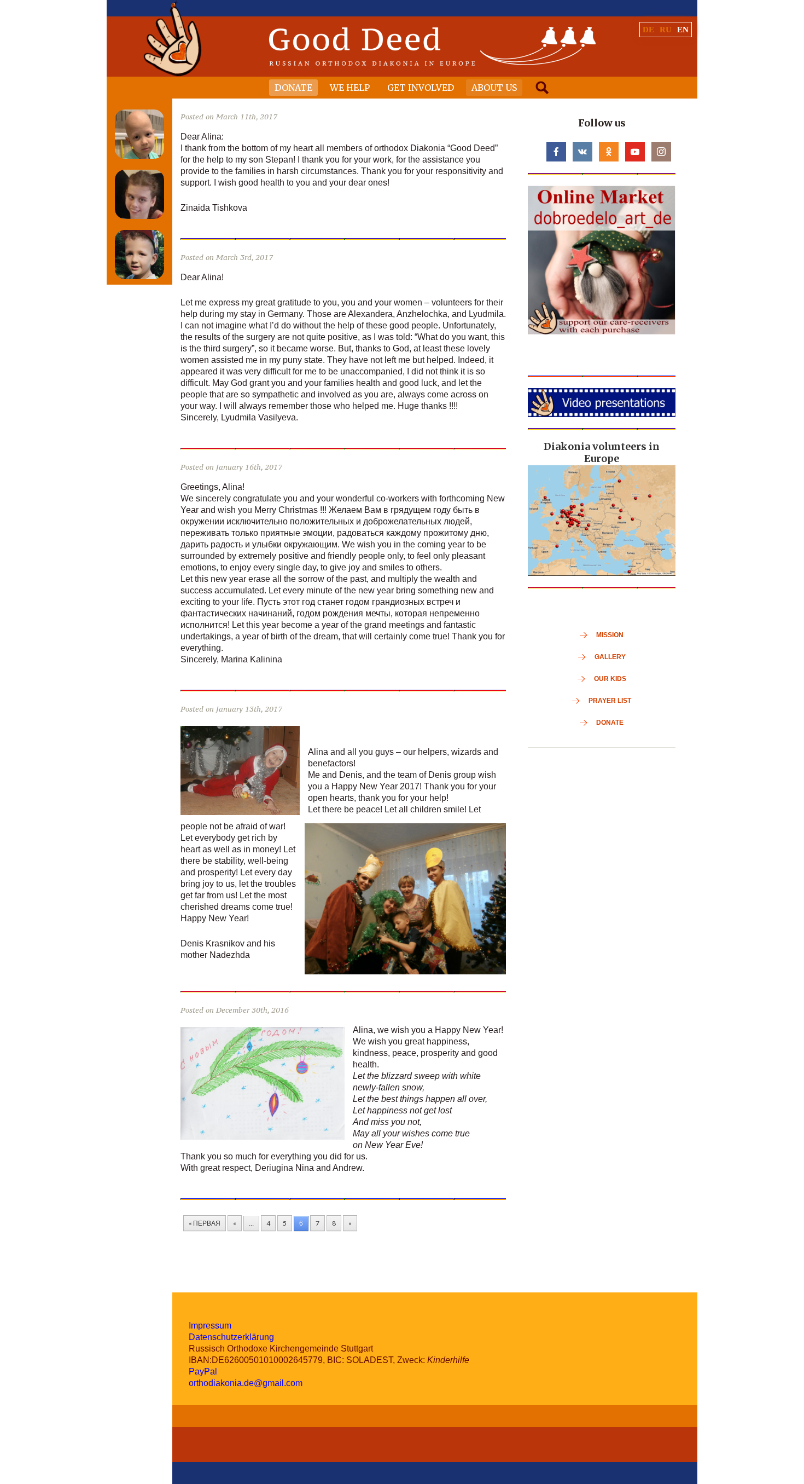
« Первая (204, 1223)
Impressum (210, 1325)
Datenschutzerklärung (231, 1337)
